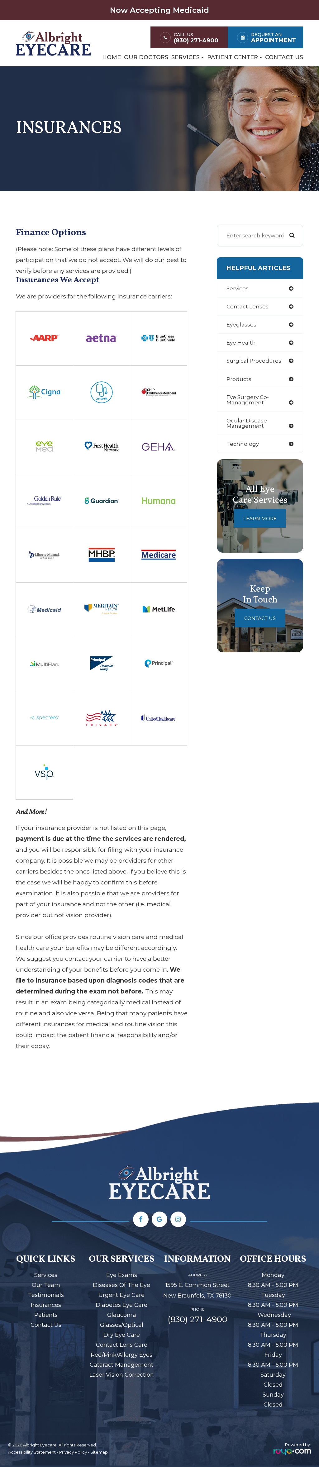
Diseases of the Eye (121, 1285)
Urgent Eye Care (121, 1295)
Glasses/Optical (121, 1325)
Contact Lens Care (121, 1344)
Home (111, 57)
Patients (46, 1315)
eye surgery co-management (247, 400)
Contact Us (284, 57)
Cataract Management (121, 1364)
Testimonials (46, 1295)
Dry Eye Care (121, 1334)
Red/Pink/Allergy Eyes (121, 1354)
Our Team (46, 1285)
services (237, 288)
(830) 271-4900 (196, 41)
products (238, 379)
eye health (241, 342)
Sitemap (99, 1452)
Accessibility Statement (32, 1452)
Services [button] (185, 57)
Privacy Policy (73, 1452)
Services (45, 1275)
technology (242, 444)
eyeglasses (241, 324)
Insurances (46, 1305)
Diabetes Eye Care (121, 1305)
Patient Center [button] (232, 57)
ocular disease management (246, 423)
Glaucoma (121, 1315)
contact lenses (247, 306)
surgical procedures (253, 360)
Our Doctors (146, 57)
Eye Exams (121, 1275)
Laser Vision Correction (121, 1374)
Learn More (260, 519)
